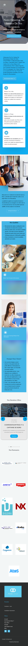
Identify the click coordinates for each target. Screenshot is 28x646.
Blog (5, 628)
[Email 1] (9, 631)
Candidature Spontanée (9, 610)
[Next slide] (25, 419)
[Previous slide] (3, 419)
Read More (19, 437)
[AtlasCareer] (4, 5)
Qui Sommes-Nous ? (9, 620)
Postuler (6, 624)
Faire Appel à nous (8, 626)
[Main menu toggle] (25, 5)
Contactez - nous (8, 606)
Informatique (19, 420)
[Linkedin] (5, 631)
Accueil (6, 619)
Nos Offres (6, 622)
